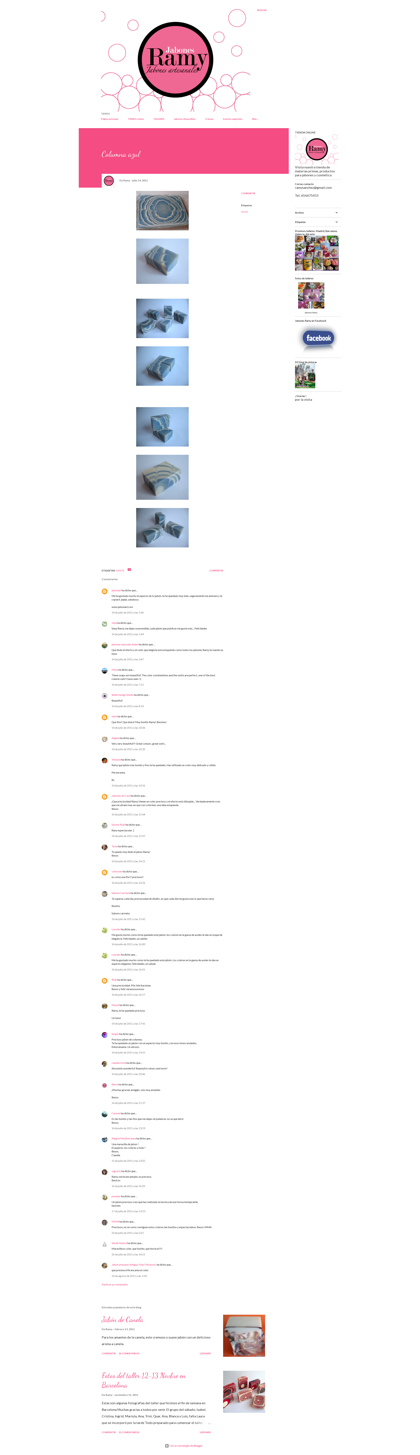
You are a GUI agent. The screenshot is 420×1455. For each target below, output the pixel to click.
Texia (115, 846)
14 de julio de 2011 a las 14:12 (128, 861)
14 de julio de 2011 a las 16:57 (128, 994)
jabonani (116, 590)
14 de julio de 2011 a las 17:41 (128, 1023)
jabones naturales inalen (125, 644)
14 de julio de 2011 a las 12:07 (128, 835)
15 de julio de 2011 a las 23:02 (128, 1160)
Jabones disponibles (185, 118)
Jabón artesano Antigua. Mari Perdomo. (134, 1264)
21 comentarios (129, 1432)
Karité (244, 211)
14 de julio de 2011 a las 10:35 (128, 749)
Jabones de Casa (121, 795)
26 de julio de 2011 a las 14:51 (128, 1254)
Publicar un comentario (115, 1284)
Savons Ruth (118, 824)
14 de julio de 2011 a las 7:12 (128, 684)
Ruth (114, 979)
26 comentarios (129, 1353)
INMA (115, 1221)
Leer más (205, 1353)
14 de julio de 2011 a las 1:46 (128, 612)
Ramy (115, 1084)
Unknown (117, 871)
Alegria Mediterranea (124, 1138)
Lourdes (116, 929)
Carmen (116, 1113)
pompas (116, 1196)
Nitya (115, 669)
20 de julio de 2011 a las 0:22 (128, 1232)
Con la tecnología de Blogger (186, 1445)
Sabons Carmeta (121, 892)
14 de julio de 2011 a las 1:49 (128, 634)
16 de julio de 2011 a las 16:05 (128, 1186)
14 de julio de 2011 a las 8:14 (128, 706)
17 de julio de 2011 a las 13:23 (128, 1211)
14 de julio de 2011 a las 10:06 (128, 727)
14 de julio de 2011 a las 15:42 (128, 919)
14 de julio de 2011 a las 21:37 (128, 1102)
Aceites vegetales (232, 118)
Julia (114, 622)
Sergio (115, 1033)
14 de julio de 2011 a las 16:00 (128, 944)
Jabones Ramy (310, 313)
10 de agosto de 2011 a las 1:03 (129, 1275)
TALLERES (158, 118)
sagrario (116, 1171)
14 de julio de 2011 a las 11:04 (128, 814)
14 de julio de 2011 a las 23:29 (128, 1128)
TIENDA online (136, 118)
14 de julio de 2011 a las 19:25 (128, 1052)
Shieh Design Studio (123, 694)
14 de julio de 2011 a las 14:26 (128, 882)
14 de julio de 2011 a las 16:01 (128, 969)
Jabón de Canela (122, 1319)
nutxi (114, 716)
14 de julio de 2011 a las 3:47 (128, 659)
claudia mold (119, 1062)
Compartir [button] (248, 193)
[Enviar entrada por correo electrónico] (129, 570)
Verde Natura (119, 1243)
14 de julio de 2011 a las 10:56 (128, 785)
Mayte (115, 1004)
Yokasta (116, 759)
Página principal (109, 118)
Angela (115, 737)
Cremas (209, 118)
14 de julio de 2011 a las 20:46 (128, 1073)
